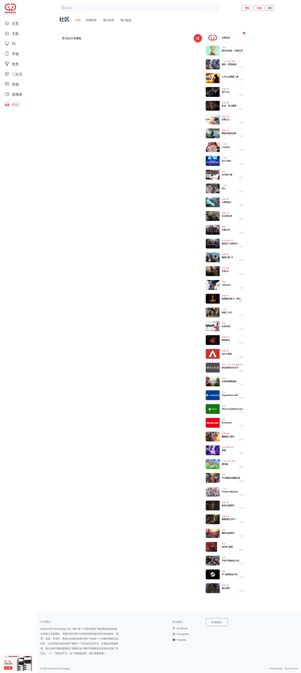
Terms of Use (291, 668)
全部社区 (91, 20)
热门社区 (108, 20)
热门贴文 (126, 20)
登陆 (247, 8)
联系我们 (217, 622)
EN (270, 8)
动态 (78, 20)
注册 (259, 8)
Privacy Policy (276, 668)
